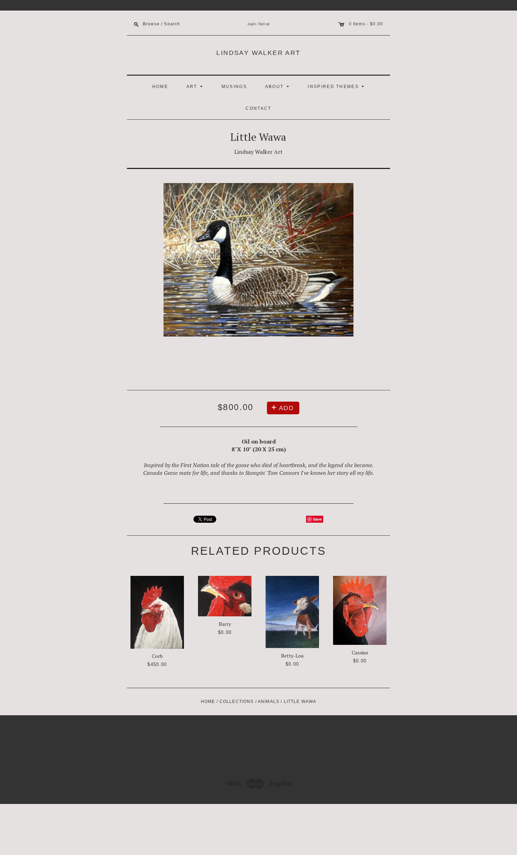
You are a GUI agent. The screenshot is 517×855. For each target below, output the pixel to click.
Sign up (263, 23)
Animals (268, 701)
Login (252, 23)
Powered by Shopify (148, 730)
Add (286, 407)
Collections (236, 701)
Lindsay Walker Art (258, 52)
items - (361, 23)
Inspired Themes (337, 86)
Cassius (360, 652)
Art (195, 86)
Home (160, 86)
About (278, 86)
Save (317, 519)
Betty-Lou (292, 655)
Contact (258, 108)
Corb (157, 656)
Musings (234, 86)
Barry (225, 624)
